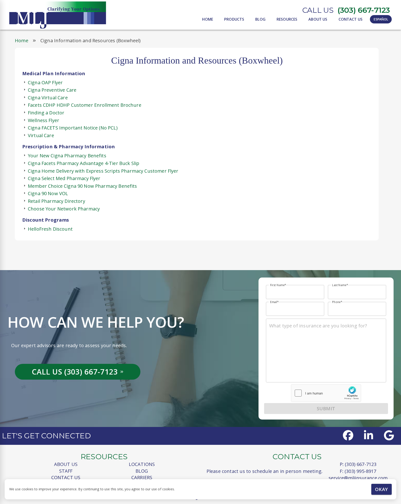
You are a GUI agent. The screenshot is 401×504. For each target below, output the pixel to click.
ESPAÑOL (381, 19)
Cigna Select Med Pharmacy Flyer (64, 178)
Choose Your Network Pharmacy (64, 209)
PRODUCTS (234, 19)
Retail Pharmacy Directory (56, 201)
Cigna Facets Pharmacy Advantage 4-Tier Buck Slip (83, 163)
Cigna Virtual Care (48, 97)
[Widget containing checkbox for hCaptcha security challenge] (326, 393)
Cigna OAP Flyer (45, 82)
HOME (207, 19)
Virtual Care (41, 135)
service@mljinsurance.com (358, 478)
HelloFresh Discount (50, 229)
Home (21, 40)
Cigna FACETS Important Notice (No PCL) (73, 128)
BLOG (260, 19)
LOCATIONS (142, 464)
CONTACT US (351, 19)
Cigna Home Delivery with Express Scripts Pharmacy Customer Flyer (103, 171)
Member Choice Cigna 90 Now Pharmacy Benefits (82, 186)
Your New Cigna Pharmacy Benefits (67, 155)
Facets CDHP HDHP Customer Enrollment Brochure (84, 105)
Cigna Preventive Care (52, 90)
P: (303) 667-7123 (358, 464)
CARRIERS (141, 477)
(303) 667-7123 (363, 10)
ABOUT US (317, 19)
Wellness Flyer (43, 120)
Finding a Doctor (46, 113)
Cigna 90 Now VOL (48, 193)
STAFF (66, 471)
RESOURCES (287, 19)
